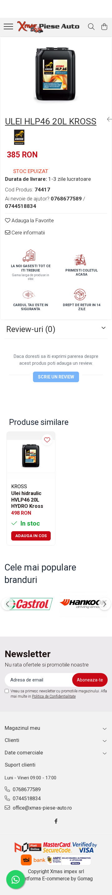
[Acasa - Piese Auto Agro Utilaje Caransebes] (48, 27)
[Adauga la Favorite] (47, 439)
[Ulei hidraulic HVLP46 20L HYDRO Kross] (31, 456)
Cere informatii (27, 232)
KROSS (19, 486)
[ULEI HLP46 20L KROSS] (56, 74)
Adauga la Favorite (32, 220)
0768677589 (26, 789)
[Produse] (8, 27)
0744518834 (26, 798)
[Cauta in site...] (91, 27)
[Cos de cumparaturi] (104, 27)
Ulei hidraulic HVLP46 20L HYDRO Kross (27, 499)
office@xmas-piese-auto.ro (42, 808)
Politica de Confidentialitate (54, 696)
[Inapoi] (107, 119)
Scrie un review (56, 376)
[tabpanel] (56, 74)
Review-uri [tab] (30, 329)
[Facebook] (56, 821)
